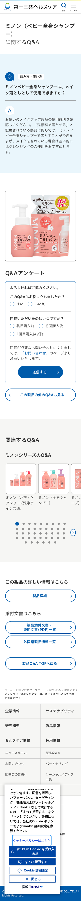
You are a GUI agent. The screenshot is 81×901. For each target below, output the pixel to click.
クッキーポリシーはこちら (32, 840)
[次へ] (73, 532)
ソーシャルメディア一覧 (60, 777)
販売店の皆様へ (16, 774)
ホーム (8, 689)
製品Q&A (55, 689)
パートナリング (57, 763)
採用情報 (53, 740)
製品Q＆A (53, 753)
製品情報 (53, 725)
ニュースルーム (16, 753)
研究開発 (12, 725)
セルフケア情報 (17, 740)
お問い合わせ (14, 763)
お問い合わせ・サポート (31, 689)
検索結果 (69, 689)
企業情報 (12, 711)
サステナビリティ (60, 711)
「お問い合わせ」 (35, 353)
